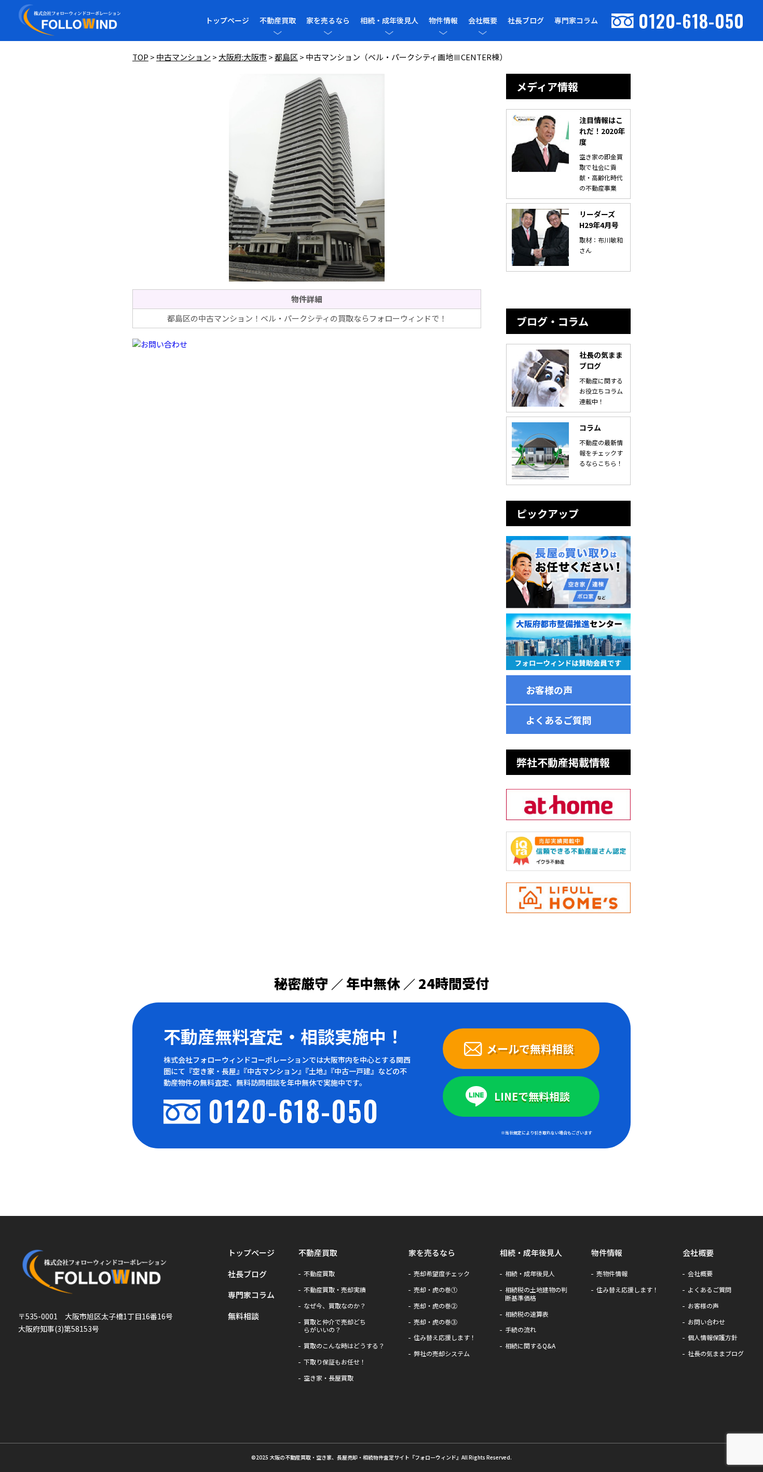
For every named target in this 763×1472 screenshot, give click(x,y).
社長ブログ (526, 20)
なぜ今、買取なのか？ (335, 1306)
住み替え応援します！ (445, 1337)
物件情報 (443, 20)
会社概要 (482, 20)
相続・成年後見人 (389, 20)
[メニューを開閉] (278, 33)
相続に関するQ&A (530, 1346)
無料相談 (243, 1315)
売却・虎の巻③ (435, 1322)
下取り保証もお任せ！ (335, 1362)
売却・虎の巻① (435, 1290)
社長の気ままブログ (716, 1353)
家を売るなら (328, 20)
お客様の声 (549, 690)
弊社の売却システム (442, 1353)
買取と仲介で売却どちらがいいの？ (335, 1326)
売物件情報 (612, 1273)
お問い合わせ (706, 1322)
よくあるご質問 (558, 720)
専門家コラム (576, 20)
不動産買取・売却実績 (335, 1290)
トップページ (227, 20)
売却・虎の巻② (435, 1306)
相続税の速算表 (527, 1314)
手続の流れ (520, 1330)
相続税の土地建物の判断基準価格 (536, 1294)
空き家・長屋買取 (328, 1378)
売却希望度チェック (442, 1273)
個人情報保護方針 (713, 1337)
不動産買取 (278, 20)
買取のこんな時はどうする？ (344, 1346)
